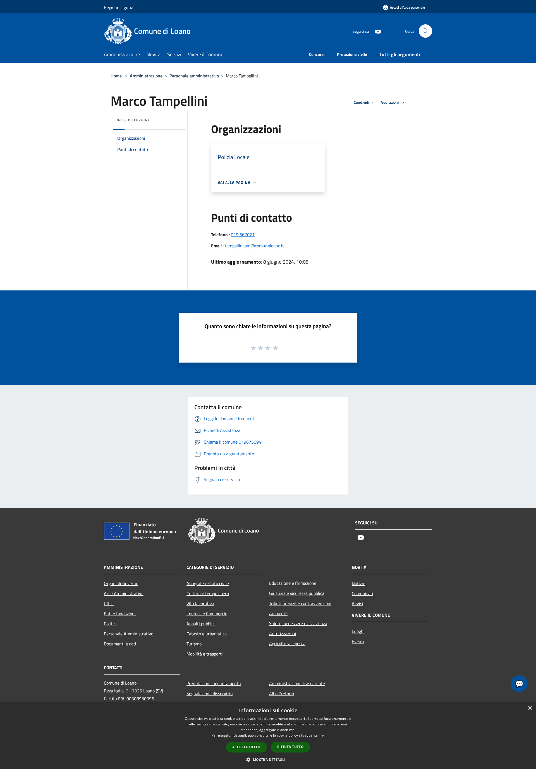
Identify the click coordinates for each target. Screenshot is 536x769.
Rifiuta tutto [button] (290, 746)
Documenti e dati (120, 643)
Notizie (358, 583)
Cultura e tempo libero (207, 593)
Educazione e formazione (292, 583)
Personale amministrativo (194, 75)
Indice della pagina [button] (133, 120)
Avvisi (357, 603)
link (321, 735)
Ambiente (278, 613)
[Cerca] (425, 31)
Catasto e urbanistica (206, 633)
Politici (110, 623)
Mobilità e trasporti (204, 653)
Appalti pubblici (201, 623)
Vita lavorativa (200, 603)
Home (116, 75)
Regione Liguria (118, 7)
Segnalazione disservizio (209, 693)
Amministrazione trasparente (297, 683)
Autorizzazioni (282, 633)
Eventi (358, 641)
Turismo (194, 643)
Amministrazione (146, 75)
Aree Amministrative (123, 593)
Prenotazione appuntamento (213, 683)
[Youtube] (375, 31)
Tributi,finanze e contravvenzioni (300, 603)
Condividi (362, 102)
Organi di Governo (121, 583)
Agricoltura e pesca (287, 643)
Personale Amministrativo (128, 633)
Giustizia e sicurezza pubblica (296, 593)
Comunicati (362, 593)
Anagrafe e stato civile (207, 583)
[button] (267, 759)
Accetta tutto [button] (246, 747)
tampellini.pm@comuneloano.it (254, 245)
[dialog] (268, 735)
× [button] (530, 708)
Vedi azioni (390, 102)
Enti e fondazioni (120, 613)
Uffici (109, 603)
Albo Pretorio (281, 693)
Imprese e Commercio (206, 613)
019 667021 (243, 234)
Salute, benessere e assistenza (298, 623)
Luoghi (358, 631)
